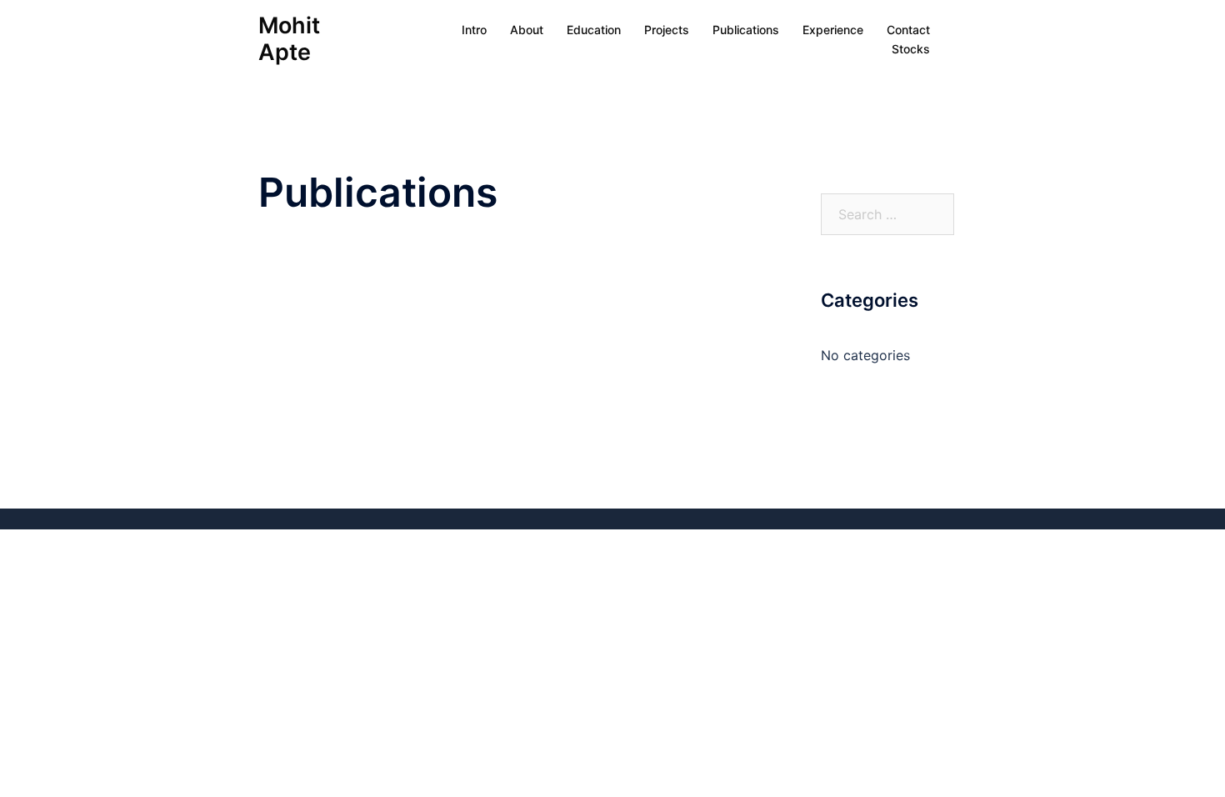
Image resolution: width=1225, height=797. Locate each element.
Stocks (911, 49)
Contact (908, 30)
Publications (745, 30)
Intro (474, 30)
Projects (666, 30)
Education (594, 30)
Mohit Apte (289, 39)
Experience (832, 30)
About (526, 30)
